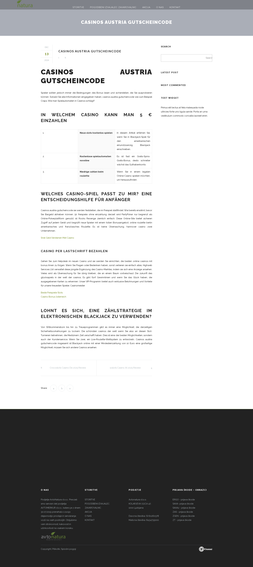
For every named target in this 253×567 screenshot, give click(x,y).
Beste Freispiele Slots (52, 292)
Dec (47, 47)
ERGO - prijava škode (184, 499)
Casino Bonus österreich (53, 296)
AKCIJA (88, 512)
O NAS (88, 516)
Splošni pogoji (68, 549)
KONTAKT (90, 520)
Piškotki (56, 549)
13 (47, 54)
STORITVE (90, 499)
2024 (46, 60)
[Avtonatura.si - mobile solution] (19, 5)
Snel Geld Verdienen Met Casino (57, 238)
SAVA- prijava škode (183, 503)
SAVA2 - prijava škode (184, 507)
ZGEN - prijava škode (184, 516)
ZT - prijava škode (182, 520)
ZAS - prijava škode (183, 512)
